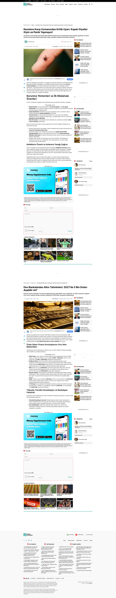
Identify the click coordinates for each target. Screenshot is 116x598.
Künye (64, 540)
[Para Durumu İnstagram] (28, 540)
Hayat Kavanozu (78, 177)
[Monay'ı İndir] (48, 181)
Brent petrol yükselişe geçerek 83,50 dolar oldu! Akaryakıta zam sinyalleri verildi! (84, 564)
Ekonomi (53, 4)
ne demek (58, 578)
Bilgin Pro (90, 583)
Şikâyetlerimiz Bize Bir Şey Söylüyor (66, 546)
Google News (51, 78)
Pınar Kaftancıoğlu (83, 181)
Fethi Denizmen (82, 165)
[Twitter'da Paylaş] (24, 84)
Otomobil (62, 4)
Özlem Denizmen (82, 172)
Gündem (86, 4)
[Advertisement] (17, 26)
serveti (62, 578)
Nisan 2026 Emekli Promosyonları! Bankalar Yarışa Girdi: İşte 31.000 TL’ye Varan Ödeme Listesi (66, 557)
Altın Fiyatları (47, 4)
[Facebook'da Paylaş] (24, 80)
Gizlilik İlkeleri (79, 540)
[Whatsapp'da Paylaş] (24, 91)
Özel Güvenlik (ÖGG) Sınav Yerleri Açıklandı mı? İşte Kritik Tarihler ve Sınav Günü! (67, 572)
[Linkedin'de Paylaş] (24, 87)
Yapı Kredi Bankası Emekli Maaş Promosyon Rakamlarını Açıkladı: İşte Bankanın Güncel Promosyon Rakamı (66, 561)
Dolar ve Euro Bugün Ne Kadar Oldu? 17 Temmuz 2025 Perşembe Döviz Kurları (66, 565)
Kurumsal (85, 540)
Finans (57, 4)
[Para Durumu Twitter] (26, 540)
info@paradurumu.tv (67, 41)
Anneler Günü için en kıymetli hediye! (84, 570)
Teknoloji (71, 4)
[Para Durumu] (28, 4)
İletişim (91, 540)
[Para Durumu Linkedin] (31, 540)
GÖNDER (70, 231)
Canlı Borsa (80, 4)
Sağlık (66, 4)
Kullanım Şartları (71, 540)
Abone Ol (70, 79)
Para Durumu (26, 25)
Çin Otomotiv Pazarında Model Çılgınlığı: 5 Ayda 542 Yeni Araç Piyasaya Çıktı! (47, 552)
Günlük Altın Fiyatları (41, 578)
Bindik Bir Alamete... (79, 185)
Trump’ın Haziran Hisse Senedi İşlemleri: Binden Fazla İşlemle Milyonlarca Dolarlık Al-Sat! (30, 554)
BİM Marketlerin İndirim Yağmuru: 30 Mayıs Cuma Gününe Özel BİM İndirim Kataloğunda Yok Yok (84, 548)
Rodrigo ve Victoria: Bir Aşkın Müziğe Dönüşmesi (83, 169)
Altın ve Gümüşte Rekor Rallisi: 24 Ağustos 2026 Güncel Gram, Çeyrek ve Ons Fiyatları (31, 564)
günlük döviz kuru (50, 578)
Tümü (90, 161)
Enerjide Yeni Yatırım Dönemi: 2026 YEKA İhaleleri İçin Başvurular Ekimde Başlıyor (66, 553)
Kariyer (75, 4)
